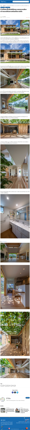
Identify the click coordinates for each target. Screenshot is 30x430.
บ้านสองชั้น (2, 385)
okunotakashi (4, 241)
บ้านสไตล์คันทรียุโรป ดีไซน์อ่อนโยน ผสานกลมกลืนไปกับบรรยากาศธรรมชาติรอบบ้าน (10, 411)
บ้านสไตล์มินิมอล (7, 385)
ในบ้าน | (3, 1)
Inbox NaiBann (27, 421)
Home (1, 5)
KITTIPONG (4, 16)
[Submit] (28, 1)
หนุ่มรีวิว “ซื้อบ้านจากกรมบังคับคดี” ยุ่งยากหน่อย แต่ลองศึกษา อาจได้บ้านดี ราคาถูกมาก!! (24, 411)
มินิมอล (14, 385)
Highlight (4, 5)
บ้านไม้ (11, 385)
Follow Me (27, 397)
